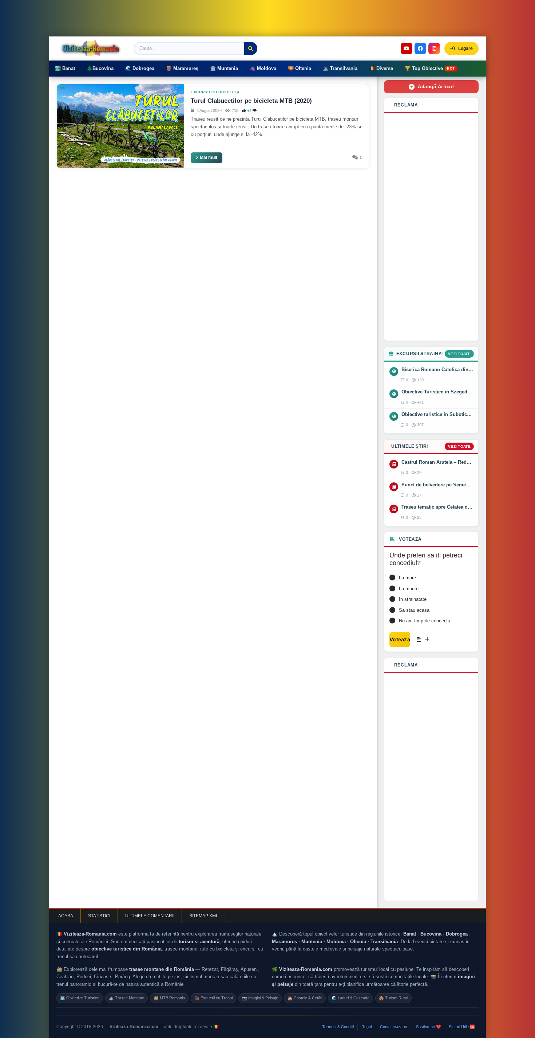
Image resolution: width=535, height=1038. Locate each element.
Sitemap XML (203, 915)
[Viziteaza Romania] (92, 48)
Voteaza (399, 639)
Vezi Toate (459, 354)
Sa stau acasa (414, 610)
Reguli (366, 1027)
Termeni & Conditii (338, 1027)
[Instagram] (434, 48)
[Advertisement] (431, 226)
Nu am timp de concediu (424, 620)
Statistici (99, 915)
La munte (409, 588)
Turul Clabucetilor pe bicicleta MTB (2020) (251, 100)
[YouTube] (406, 48)
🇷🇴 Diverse (381, 68)
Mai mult (208, 157)
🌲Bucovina (100, 68)
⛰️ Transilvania (340, 68)
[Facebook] (420, 48)
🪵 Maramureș (182, 68)
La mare (407, 577)
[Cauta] (250, 48)
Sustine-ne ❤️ (428, 1027)
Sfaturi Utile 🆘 (462, 1027)
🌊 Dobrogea (139, 68)
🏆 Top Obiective (430, 68)
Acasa (65, 915)
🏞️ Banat (65, 68)
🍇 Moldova (263, 68)
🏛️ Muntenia (224, 68)
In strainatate (413, 599)
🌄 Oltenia (299, 68)
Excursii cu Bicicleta (215, 92)
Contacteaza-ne (394, 1027)
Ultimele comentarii (149, 915)
